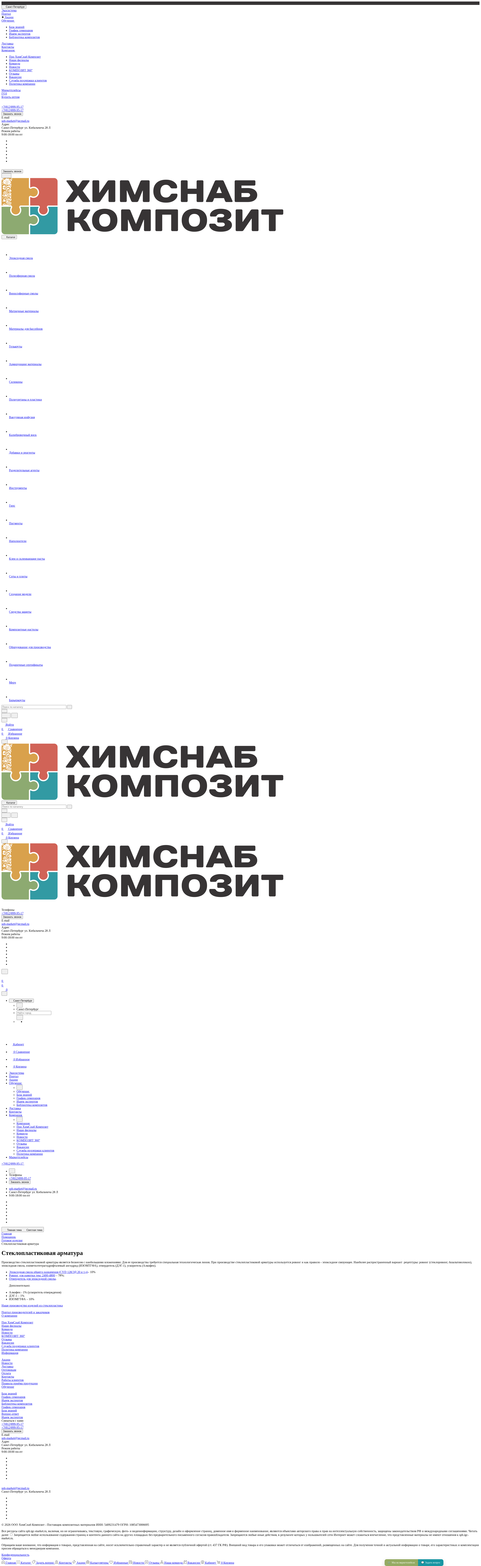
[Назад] (20, 1005)
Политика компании (22, 83)
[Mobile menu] (5, 841)
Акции (6, 1359)
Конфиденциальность (15, 1554)
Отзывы (14, 73)
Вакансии (15, 77)
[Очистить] (69, 707)
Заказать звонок (12, 114)
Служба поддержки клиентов (28, 80)
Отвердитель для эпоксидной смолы (32, 1278)
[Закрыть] (4, 993)
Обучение (8, 1386)
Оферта (6, 1558)
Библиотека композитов (24, 37)
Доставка (7, 1366)
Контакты (8, 1376)
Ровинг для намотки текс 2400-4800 (32, 1275)
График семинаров (21, 30)
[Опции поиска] (4, 711)
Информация (10, 1353)
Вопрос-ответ (10, 1413)
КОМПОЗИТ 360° (21, 70)
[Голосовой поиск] (6, 715)
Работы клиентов (13, 1380)
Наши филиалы (19, 60)
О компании (9, 1315)
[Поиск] (5, 971)
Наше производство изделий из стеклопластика (32, 1305)
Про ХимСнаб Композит (25, 56)
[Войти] (3, 976)
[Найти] (14, 715)
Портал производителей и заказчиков (26, 1312)
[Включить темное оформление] (6, 175)
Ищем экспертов (19, 33)
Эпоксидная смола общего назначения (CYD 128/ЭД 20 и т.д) (48, 1272)
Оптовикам (9, 1369)
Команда (14, 63)
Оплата (6, 1373)
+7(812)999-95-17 (12, 106)
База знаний (16, 27)
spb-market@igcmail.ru (15, 120)
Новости (14, 66)
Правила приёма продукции (20, 1383)
